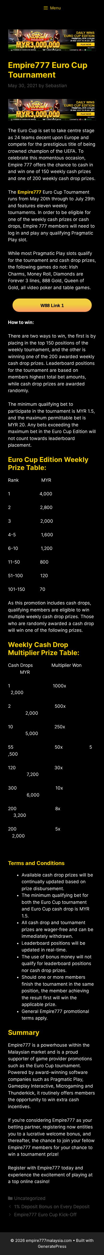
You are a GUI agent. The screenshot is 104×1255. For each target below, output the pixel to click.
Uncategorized (30, 1198)
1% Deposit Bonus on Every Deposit (52, 1206)
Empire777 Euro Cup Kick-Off (45, 1214)
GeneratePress (52, 1246)
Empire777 (29, 192)
